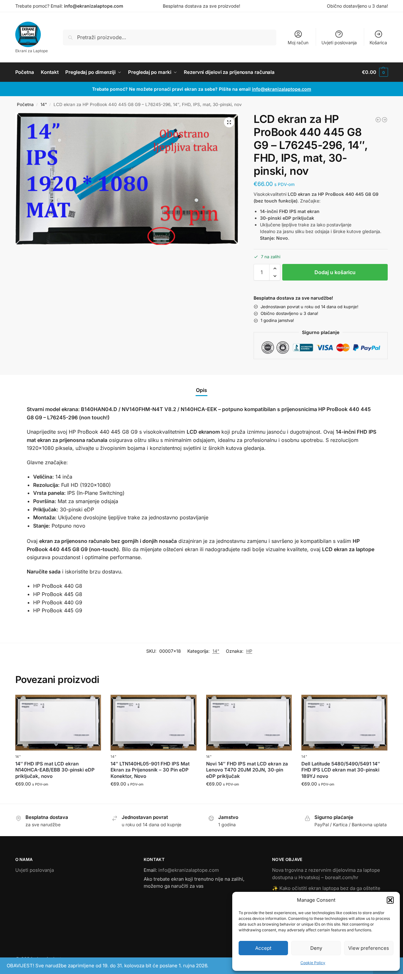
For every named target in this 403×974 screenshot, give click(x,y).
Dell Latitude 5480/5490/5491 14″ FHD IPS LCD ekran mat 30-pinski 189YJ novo (340, 770)
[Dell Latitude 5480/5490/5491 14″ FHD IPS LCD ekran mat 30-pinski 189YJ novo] (344, 722)
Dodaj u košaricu (335, 272)
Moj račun (298, 42)
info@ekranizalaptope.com (93, 6)
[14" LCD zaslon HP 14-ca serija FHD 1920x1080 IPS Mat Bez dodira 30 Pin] (378, 120)
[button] (390, 900)
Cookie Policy (312, 962)
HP (249, 651)
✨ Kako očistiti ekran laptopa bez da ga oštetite (326, 888)
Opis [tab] (201, 390)
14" (43, 104)
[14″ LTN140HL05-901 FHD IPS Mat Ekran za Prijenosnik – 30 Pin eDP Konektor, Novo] (154, 722)
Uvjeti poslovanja (339, 42)
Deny (316, 948)
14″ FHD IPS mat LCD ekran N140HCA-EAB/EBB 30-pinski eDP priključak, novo (55, 770)
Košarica (378, 42)
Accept (263, 948)
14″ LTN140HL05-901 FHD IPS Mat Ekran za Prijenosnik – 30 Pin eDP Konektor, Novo (150, 770)
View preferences (368, 948)
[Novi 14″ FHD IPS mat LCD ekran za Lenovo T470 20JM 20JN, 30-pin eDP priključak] (249, 722)
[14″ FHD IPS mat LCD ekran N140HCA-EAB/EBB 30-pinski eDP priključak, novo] (58, 722)
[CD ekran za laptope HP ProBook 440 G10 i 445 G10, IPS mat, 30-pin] (384, 120)
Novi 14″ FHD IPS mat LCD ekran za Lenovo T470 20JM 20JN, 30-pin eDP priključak (247, 770)
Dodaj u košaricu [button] (58, 797)
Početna (25, 104)
